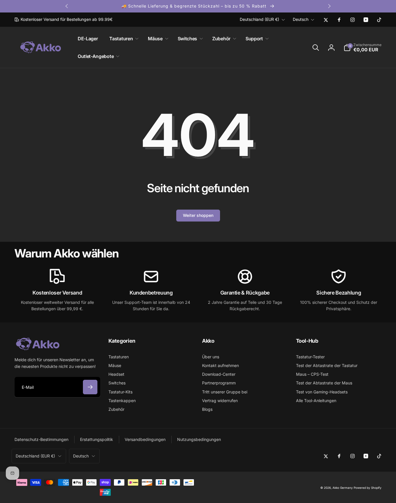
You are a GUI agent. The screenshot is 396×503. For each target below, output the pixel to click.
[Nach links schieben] (67, 6)
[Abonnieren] (90, 387)
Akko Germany (343, 487)
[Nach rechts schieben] (329, 6)
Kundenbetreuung (151, 293)
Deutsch (300, 19)
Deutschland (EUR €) (259, 19)
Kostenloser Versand (57, 293)
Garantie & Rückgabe (245, 293)
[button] (123, 39)
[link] (63, 19)
